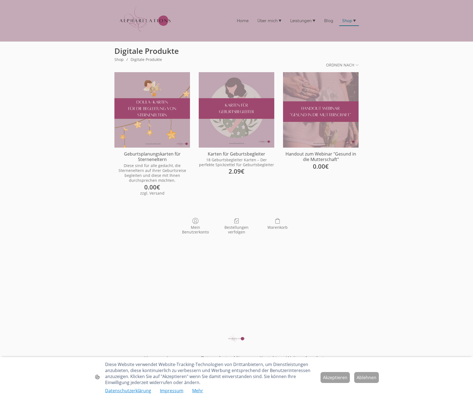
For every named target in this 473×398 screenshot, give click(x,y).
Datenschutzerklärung (128, 391)
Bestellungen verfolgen (236, 230)
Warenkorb (277, 227)
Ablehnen (366, 377)
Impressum (171, 391)
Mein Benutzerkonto (195, 230)
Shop (119, 59)
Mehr (197, 391)
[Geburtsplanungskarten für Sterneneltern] (152, 110)
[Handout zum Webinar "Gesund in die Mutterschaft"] (321, 110)
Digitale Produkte (146, 59)
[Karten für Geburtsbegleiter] (236, 110)
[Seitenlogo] (145, 20)
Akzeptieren (335, 377)
